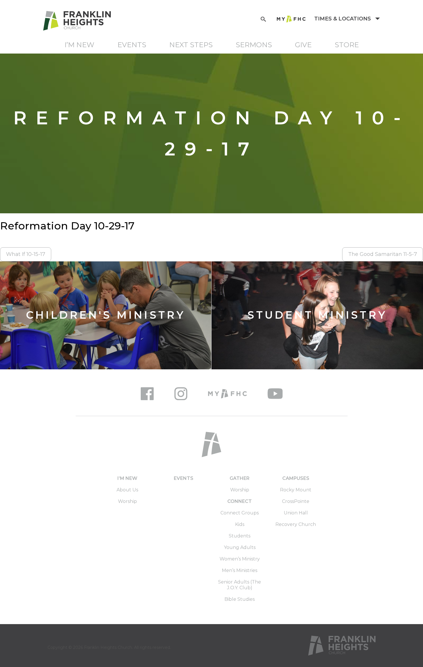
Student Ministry (317, 315)
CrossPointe (295, 501)
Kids (239, 524)
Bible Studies (239, 599)
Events (131, 45)
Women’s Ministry (240, 559)
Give (303, 45)
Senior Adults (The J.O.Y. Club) (239, 584)
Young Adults (240, 547)
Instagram (180, 393)
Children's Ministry (106, 315)
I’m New (79, 45)
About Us (127, 490)
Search (263, 19)
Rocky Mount (295, 490)
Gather (239, 478)
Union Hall (296, 513)
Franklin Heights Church (108, 647)
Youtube (275, 393)
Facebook (147, 393)
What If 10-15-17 (25, 254)
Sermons (254, 45)
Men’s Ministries (239, 570)
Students (239, 536)
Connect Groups (239, 513)
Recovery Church (295, 524)
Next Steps (191, 45)
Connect (239, 501)
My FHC (291, 19)
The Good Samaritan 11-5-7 (382, 254)
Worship (127, 501)
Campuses (295, 478)
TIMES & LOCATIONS (343, 19)
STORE (347, 45)
